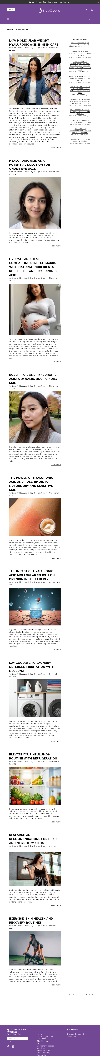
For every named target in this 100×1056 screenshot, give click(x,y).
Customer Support (45, 1046)
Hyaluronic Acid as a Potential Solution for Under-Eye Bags (29, 164)
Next (88, 994)
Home (39, 1034)
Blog (39, 1043)
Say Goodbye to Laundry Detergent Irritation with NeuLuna (31, 667)
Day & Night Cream (46, 1036)
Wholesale (42, 1048)
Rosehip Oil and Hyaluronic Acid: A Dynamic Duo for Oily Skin (33, 379)
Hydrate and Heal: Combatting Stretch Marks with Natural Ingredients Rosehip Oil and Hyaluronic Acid (33, 267)
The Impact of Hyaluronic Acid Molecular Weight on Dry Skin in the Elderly (32, 575)
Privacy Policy (43, 1053)
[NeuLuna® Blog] (35, 79)
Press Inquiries (43, 1050)
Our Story (41, 1039)
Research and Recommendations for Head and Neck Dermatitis (33, 839)
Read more (56, 148)
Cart (91, 19)
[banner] (50, 11)
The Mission (42, 1041)
